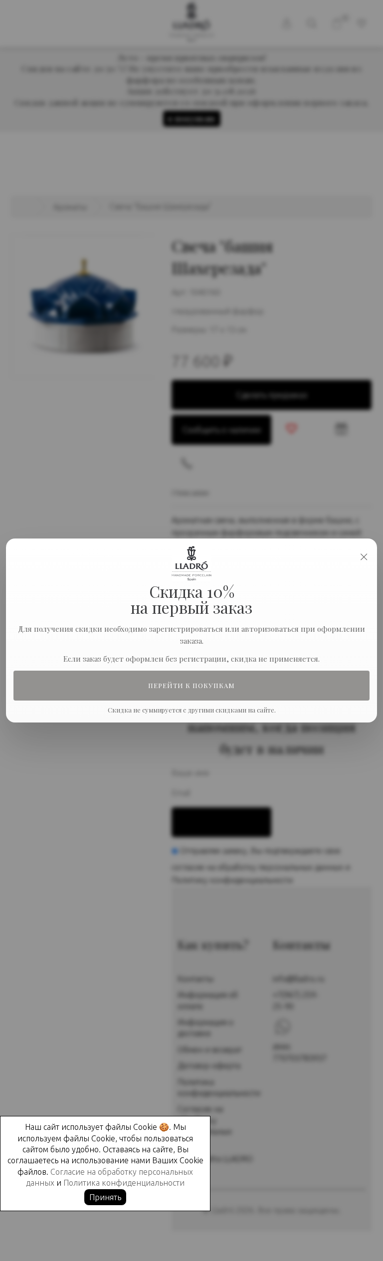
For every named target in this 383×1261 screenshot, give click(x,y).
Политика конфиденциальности (124, 1182)
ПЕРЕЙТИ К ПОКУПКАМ (191, 686)
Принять (105, 1197)
